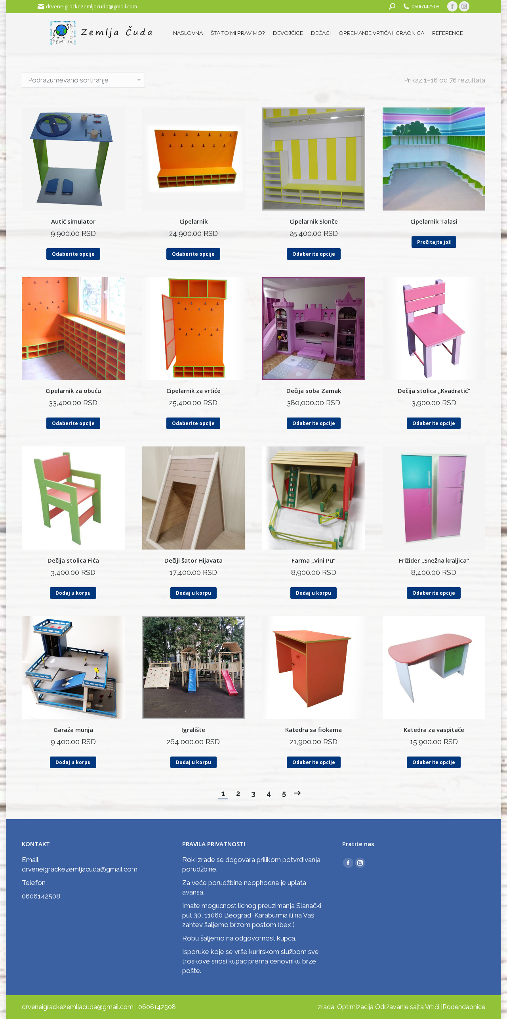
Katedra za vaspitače (434, 730)
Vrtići (432, 1007)
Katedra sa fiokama (313, 730)
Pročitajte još (434, 242)
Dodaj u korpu (73, 593)
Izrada (325, 1007)
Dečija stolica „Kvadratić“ (434, 391)
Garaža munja (73, 730)
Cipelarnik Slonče (314, 221)
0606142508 (425, 6)
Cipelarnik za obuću (73, 391)
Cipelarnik (193, 221)
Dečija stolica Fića (73, 560)
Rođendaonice (463, 1007)
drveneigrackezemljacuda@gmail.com (91, 6)
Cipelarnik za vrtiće (193, 391)
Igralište (193, 730)
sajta (417, 1007)
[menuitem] (188, 33)
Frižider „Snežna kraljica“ (434, 560)
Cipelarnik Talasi (433, 221)
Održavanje (391, 1007)
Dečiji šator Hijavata (193, 560)
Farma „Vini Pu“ (313, 560)
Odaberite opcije (73, 254)
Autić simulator (73, 221)
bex (285, 925)
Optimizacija (355, 1007)
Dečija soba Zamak (313, 391)
